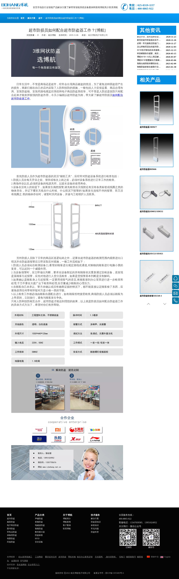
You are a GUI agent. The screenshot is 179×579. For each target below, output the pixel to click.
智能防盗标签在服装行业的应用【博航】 (154, 63)
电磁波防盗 (40, 525)
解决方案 (95, 519)
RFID (37, 539)
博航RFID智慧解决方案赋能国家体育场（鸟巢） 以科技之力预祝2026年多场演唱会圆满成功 (156, 57)
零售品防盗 (12, 532)
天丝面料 (99, 557)
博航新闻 (67, 522)
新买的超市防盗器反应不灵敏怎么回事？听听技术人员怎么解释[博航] (156, 36)
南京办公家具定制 (85, 557)
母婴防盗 (11, 539)
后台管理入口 (34, 565)
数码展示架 (40, 532)
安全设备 (39, 542)
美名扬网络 (22, 565)
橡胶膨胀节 (131, 557)
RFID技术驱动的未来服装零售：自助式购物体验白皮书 (156, 47)
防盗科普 (95, 532)
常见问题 (95, 529)
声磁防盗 (39, 519)
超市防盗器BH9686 (148, 169)
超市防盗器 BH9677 (148, 127)
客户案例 (67, 525)
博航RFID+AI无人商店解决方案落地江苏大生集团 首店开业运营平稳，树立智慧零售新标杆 (156, 53)
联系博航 (67, 529)
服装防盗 (11, 522)
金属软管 (15, 561)
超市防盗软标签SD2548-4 (151, 296)
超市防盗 (11, 519)
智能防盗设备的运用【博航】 (149, 67)
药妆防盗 (11, 542)
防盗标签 (39, 535)
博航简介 (67, 519)
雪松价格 (72, 557)
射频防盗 (39, 522)
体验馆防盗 (12, 535)
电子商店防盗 (13, 525)
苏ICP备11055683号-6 (114, 573)
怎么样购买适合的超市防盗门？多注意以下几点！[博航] (156, 43)
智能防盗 (39, 529)
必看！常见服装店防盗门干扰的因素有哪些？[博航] (156, 40)
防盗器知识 (96, 522)
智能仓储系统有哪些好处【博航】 (151, 60)
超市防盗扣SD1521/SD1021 (151, 254)
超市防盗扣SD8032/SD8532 (151, 211)
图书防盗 (11, 529)
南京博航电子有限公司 (98, 35)
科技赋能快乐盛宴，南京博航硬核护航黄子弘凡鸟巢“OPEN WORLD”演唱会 (156, 50)
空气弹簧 (24, 561)
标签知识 (95, 525)
